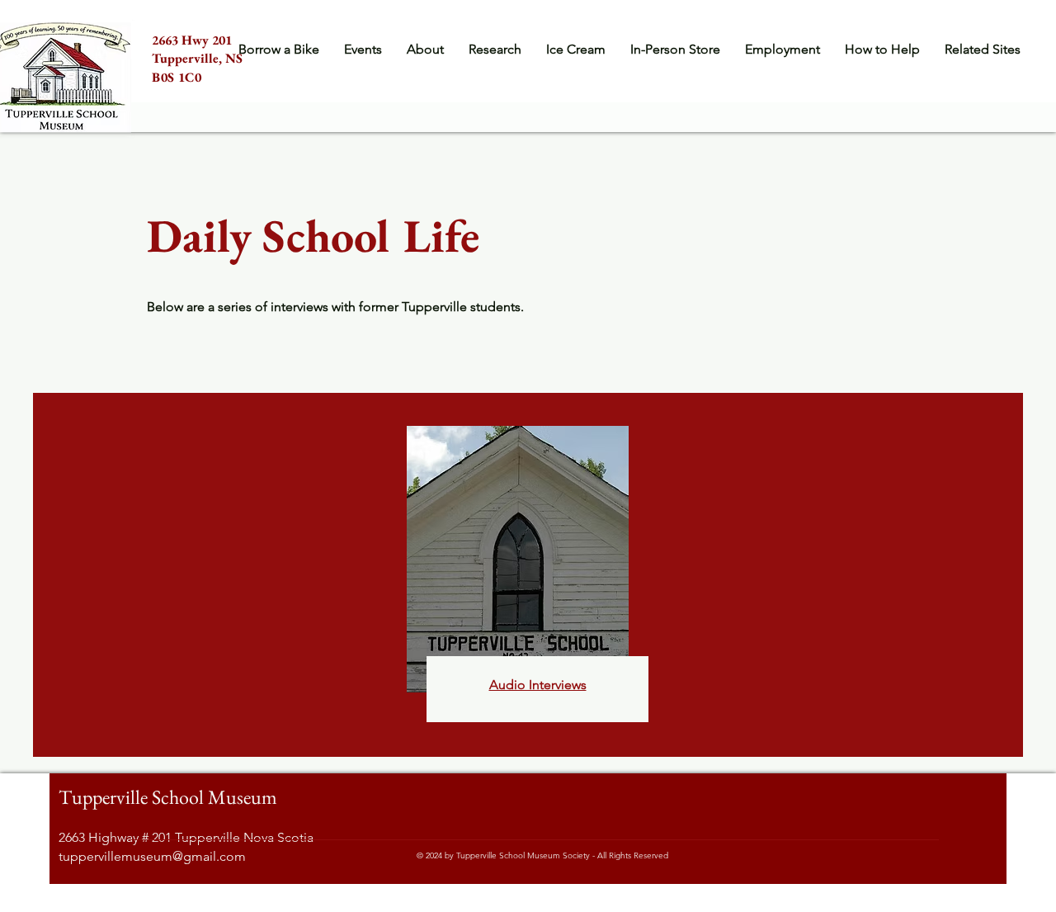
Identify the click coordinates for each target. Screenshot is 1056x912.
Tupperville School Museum (168, 797)
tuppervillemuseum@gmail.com (152, 856)
